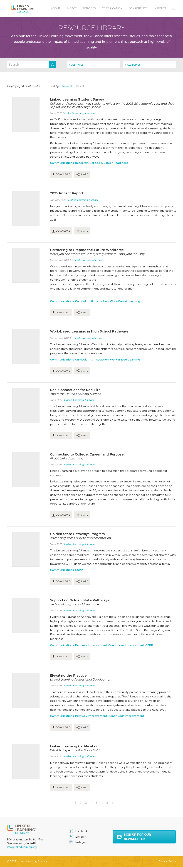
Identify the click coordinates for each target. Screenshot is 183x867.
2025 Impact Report (66, 193)
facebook (81, 831)
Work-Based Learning (125, 301)
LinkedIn (80, 836)
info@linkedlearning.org (22, 847)
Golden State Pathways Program (77, 534)
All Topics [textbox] (134, 64)
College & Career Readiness (108, 163)
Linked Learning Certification (74, 746)
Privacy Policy (167, 861)
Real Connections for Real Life (75, 390)
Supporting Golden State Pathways (79, 600)
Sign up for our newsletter (137, 837)
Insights (160, 8)
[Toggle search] (172, 8)
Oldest (80, 86)
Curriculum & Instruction (92, 301)
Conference (137, 8)
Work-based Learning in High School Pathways (89, 331)
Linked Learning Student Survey (77, 99)
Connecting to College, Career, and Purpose (87, 454)
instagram (81, 842)
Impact (71, 8)
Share (84, 174)
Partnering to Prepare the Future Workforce (87, 250)
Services (89, 8)
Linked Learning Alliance (79, 113)
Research (81, 163)
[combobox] (93, 64)
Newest (67, 86)
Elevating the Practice (68, 675)
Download (62, 174)
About (55, 8)
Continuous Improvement (126, 645)
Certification (112, 8)
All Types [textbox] (77, 64)
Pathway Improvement (91, 645)
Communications (62, 163)
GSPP (79, 570)
